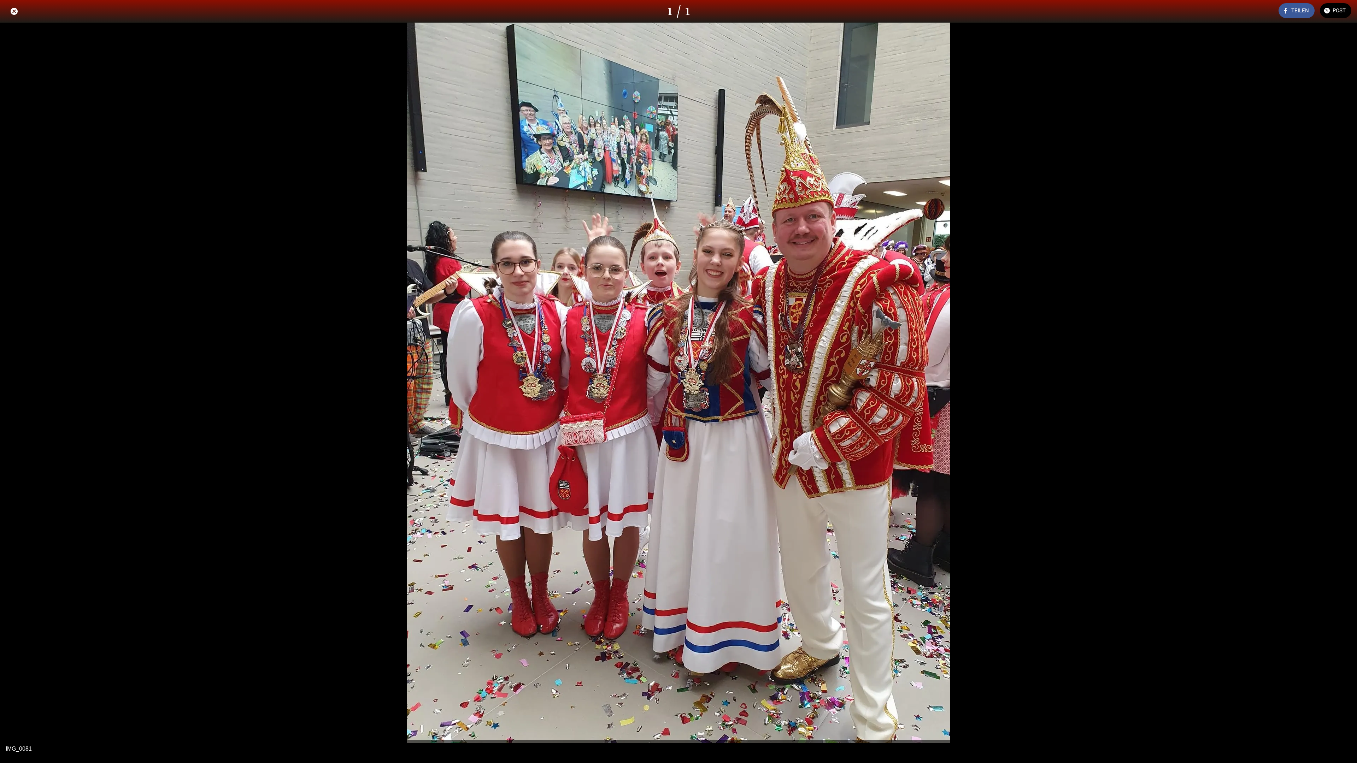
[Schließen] (14, 11)
